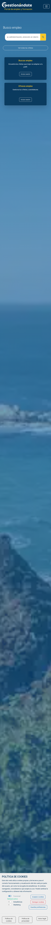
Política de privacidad (25, 920)
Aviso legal (42, 918)
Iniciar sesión (25, 74)
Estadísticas (17, 902)
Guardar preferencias (38, 907)
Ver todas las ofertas (25, 48)
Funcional (16, 896)
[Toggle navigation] (46, 6)
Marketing (17, 905)
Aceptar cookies (38, 897)
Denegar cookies (38, 902)
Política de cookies (9, 920)
